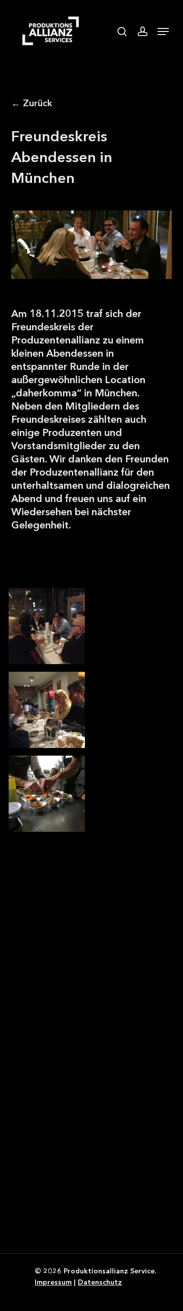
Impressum (53, 1282)
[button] (163, 31)
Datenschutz (100, 1282)
